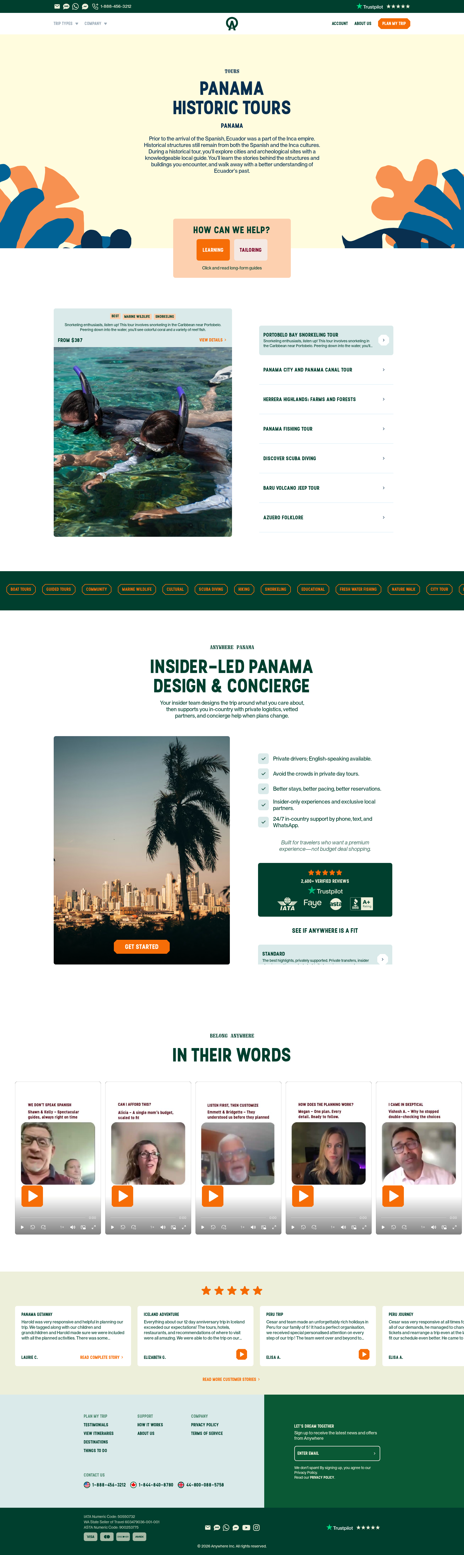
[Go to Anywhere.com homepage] (232, 23)
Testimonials (96, 1424)
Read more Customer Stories (229, 1379)
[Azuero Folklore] (383, 517)
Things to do (95, 1450)
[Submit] (374, 1453)
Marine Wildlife (137, 589)
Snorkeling (276, 589)
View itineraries (99, 1433)
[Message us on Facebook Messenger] (85, 6)
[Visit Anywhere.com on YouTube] (246, 1527)
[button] (22, 1227)
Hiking (244, 589)
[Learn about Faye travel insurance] (312, 903)
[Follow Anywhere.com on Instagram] (256, 1527)
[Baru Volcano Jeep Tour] (383, 488)
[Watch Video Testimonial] (241, 1354)
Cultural (175, 589)
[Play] (32, 1196)
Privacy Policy (322, 1477)
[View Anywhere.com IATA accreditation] (287, 903)
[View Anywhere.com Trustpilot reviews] (383, 6)
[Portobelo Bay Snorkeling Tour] (383, 340)
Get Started (142, 947)
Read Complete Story (100, 1357)
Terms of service (207, 1433)
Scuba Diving (211, 589)
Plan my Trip (394, 23)
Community (96, 589)
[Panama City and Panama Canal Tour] (383, 369)
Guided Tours (58, 589)
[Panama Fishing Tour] (383, 428)
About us (363, 23)
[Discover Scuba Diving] (383, 458)
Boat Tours (21, 589)
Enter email (308, 1453)
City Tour (439, 589)
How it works (150, 1424)
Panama (232, 125)
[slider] (20, 1218)
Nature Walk (404, 589)
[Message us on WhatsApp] (75, 6)
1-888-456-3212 (116, 6)
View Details (211, 340)
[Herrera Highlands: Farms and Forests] (383, 399)
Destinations (96, 1442)
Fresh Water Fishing (358, 589)
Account (340, 23)
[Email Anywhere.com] (57, 6)
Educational (313, 589)
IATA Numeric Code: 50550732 (109, 1516)
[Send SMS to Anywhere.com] (66, 6)
